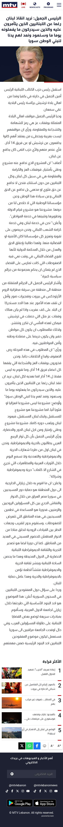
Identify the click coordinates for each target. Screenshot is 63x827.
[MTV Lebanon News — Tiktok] (35, 791)
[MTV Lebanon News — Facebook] (40, 791)
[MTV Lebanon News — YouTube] (56, 791)
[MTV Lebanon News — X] (45, 791)
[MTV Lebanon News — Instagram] (50, 791)
